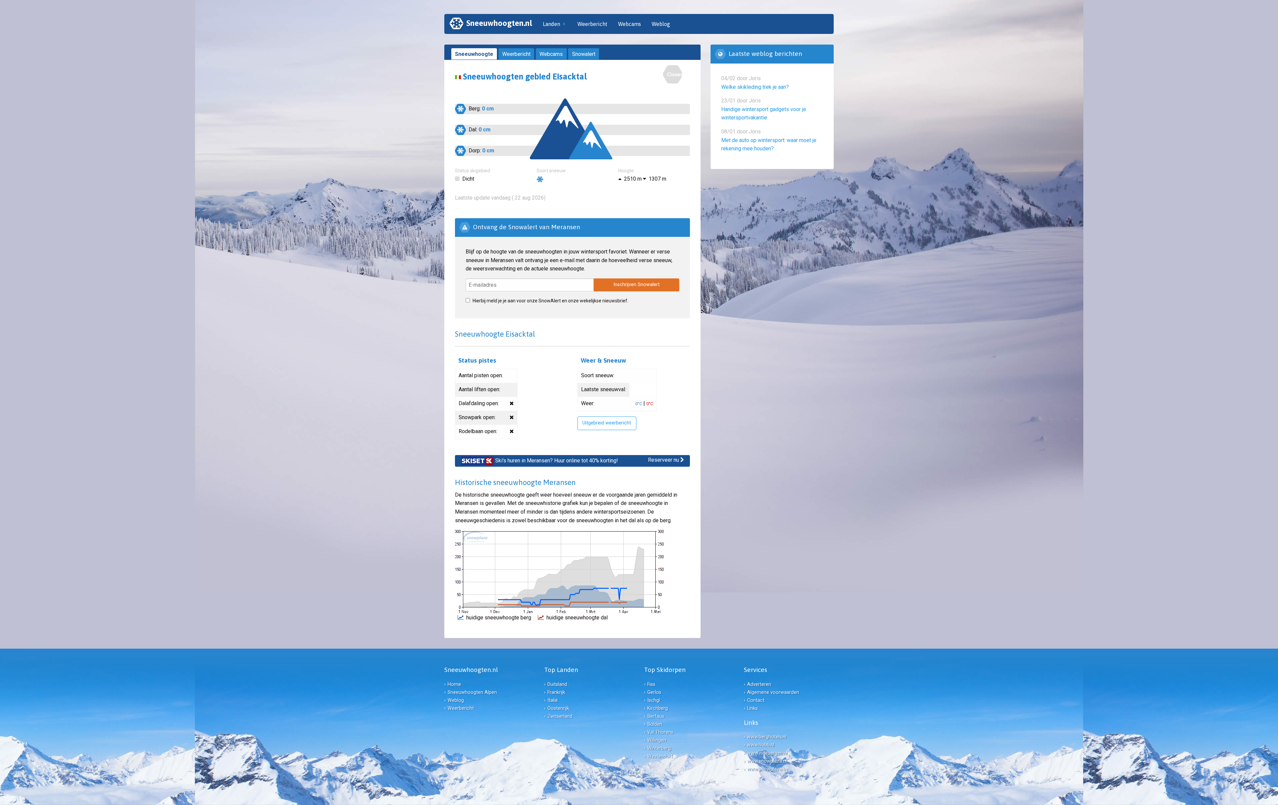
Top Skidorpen (665, 669)
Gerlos (654, 692)
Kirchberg (657, 708)
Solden (654, 724)
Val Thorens (660, 732)
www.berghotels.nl (766, 737)
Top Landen (561, 669)
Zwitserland (559, 716)
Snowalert (583, 54)
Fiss (651, 684)
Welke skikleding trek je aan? (755, 87)
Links (752, 708)
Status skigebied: (473, 170)
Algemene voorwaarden (773, 692)
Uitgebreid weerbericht (606, 423)
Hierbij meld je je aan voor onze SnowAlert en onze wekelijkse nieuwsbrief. (550, 300)
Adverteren (759, 684)
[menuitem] (490, 24)
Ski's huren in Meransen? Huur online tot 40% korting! (556, 460)
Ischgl (653, 700)
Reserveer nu (664, 460)
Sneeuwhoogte (474, 54)
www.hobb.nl (760, 745)
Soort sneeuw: (551, 170)
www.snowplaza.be (767, 769)
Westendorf (660, 756)
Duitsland (557, 684)
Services (755, 669)
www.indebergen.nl (767, 753)
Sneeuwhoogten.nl (499, 23)
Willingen (656, 740)
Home (454, 684)
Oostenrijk (558, 708)
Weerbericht (592, 24)
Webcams (629, 24)
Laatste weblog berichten (765, 53)
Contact (755, 700)
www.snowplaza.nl (767, 761)
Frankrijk (556, 692)
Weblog (661, 24)
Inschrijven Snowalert (636, 284)
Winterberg (659, 748)
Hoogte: (626, 170)
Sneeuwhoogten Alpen (472, 692)
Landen (551, 24)
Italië (552, 700)
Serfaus (655, 716)
